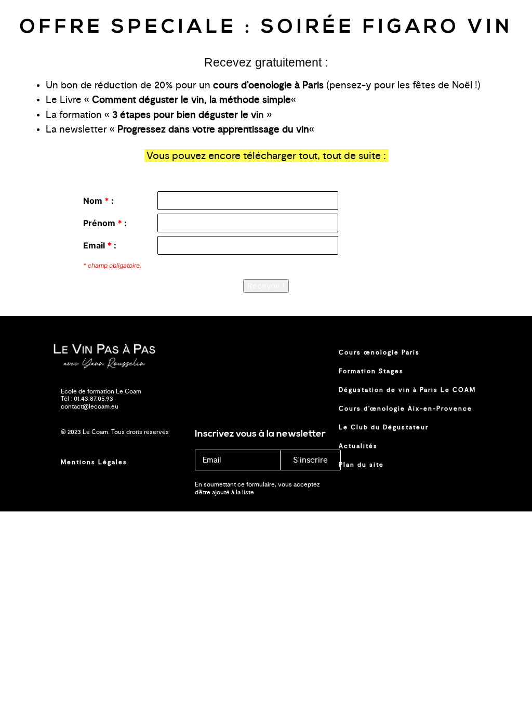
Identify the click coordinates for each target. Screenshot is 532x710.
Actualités (358, 446)
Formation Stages (371, 371)
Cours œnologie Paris (379, 352)
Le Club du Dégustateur (384, 427)
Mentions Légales (94, 462)
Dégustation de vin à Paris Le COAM (407, 390)
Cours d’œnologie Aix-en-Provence (405, 408)
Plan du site (361, 465)
